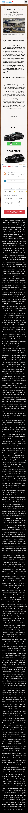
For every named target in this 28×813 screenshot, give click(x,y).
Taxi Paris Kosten (14, 360)
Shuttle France (12, 318)
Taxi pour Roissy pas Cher (18, 711)
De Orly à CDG (20, 502)
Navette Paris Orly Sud (10, 539)
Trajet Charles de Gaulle (14, 301)
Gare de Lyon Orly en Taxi (13, 730)
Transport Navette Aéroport (10, 567)
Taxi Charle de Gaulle (13, 665)
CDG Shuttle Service (13, 578)
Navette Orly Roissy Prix (13, 553)
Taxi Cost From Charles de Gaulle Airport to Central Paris (14, 797)
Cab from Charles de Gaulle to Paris (15, 483)
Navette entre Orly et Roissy (10, 478)
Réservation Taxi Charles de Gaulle (12, 713)
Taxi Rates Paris (6, 381)
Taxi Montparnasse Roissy (15, 679)
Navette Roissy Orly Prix (15, 774)
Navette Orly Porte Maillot (9, 327)
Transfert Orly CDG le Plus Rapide (12, 630)
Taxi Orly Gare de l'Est (13, 651)
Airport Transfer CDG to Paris (14, 788)
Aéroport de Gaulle (8, 248)
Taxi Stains (16, 525)
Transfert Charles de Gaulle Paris (16, 590)
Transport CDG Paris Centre (17, 632)
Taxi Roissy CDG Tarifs (19, 560)
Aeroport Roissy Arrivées (10, 313)
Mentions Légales (17, 211)
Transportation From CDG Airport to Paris (13, 776)
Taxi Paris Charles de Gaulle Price (11, 485)
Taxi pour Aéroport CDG (8, 723)
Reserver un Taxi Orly (12, 746)
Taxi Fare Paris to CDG (13, 527)
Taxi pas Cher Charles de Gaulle (16, 720)
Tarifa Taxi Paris (10, 399)
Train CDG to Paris (15, 234)
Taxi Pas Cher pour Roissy (10, 706)
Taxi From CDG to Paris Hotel (14, 795)
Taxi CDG (9, 560)
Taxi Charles (21, 327)
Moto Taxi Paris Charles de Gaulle (11, 767)
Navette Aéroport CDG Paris (11, 597)
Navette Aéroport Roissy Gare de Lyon (13, 585)
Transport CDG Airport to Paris (16, 781)
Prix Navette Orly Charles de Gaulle (14, 562)
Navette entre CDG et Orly (15, 534)
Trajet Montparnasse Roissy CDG (16, 306)
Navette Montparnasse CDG (14, 404)
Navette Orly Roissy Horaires (16, 369)
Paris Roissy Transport (15, 374)
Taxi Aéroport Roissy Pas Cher (16, 669)
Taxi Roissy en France (12, 660)
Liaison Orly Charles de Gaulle (16, 427)
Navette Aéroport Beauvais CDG (15, 490)
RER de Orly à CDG (7, 308)
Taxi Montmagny (16, 641)
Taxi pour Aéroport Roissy (10, 697)
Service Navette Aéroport (17, 455)
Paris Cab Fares (20, 311)
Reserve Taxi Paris (10, 604)
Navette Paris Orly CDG (9, 441)
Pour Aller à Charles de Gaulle (17, 278)
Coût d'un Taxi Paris (13, 574)
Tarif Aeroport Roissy (8, 460)
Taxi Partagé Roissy (8, 695)
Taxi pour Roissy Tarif (15, 709)
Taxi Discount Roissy (13, 741)
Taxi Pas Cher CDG (19, 704)
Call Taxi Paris (14, 571)
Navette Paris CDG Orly (8, 453)
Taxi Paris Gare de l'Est (18, 693)
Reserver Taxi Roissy (8, 676)
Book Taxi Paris (21, 599)
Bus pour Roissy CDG (8, 436)
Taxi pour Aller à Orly (13, 762)
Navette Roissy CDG (19, 583)
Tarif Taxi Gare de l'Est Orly (18, 702)
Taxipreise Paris (12, 348)
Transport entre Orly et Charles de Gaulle (13, 564)
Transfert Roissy (11, 734)
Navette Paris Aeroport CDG (15, 627)
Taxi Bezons (13, 646)
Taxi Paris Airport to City (15, 609)
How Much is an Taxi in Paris (17, 434)
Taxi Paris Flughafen (16, 616)
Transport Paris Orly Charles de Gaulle (13, 457)
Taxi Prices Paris (13, 469)
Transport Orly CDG (7, 672)
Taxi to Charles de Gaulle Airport (15, 674)
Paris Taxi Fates (6, 371)
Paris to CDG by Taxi (16, 544)
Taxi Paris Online (19, 695)
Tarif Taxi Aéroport (18, 518)
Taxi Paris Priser (21, 476)
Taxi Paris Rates (13, 471)
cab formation (19, 809)
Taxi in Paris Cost (12, 462)
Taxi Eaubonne (20, 555)
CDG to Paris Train (12, 257)
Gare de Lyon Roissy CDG (14, 332)
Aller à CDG (20, 325)
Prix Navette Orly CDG (8, 429)
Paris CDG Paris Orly (18, 246)
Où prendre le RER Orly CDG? (16, 229)
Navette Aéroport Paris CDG (11, 592)
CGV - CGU (9, 211)
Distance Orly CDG (8, 320)
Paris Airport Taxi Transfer (15, 541)
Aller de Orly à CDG (12, 276)
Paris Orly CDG (21, 318)
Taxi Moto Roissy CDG (9, 502)
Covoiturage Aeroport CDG (9, 634)
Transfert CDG (12, 683)
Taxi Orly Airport (11, 662)
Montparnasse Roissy (14, 322)
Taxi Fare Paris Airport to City (16, 395)
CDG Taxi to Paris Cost (15, 474)
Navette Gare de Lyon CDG (17, 450)
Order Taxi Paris (7, 558)
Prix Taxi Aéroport (11, 481)
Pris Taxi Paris (8, 467)
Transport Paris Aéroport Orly (16, 595)
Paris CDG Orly (12, 269)
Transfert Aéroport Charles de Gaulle (12, 425)
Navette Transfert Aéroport (15, 532)
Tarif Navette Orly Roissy (18, 537)
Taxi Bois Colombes (8, 492)
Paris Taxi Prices (12, 406)
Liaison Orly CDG (20, 499)
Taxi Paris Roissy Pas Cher (14, 751)
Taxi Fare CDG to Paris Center (14, 420)
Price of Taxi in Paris (18, 464)
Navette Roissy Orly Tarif (15, 637)
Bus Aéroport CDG (8, 329)
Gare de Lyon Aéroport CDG (11, 281)
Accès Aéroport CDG (17, 357)
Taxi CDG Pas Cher (8, 704)
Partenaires (11, 809)
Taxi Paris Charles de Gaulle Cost (12, 504)
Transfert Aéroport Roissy (13, 699)
